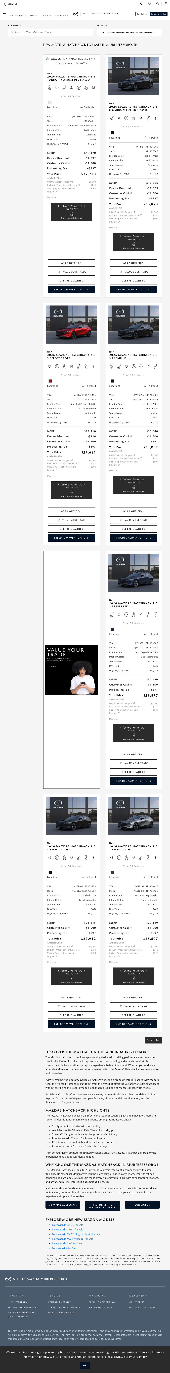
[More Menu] (4, 14)
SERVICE (54, 1295)
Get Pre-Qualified (71, 281)
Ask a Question (71, 263)
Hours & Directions (142, 1307)
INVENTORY (16, 1295)
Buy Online (142, 14)
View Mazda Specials (63, 1205)
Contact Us (142, 1205)
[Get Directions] (150, 4)
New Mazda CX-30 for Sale (67, 1224)
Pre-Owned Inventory (22, 1307)
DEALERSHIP (138, 1295)
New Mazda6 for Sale (64, 1248)
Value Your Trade (74, 272)
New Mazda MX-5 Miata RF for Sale (72, 1238)
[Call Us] (142, 4)
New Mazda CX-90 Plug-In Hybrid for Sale (76, 1234)
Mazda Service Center (62, 1313)
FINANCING (97, 1295)
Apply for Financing (102, 1302)
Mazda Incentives (100, 1307)
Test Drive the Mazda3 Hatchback (102, 1206)
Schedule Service (158, 14)
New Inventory (17, 1302)
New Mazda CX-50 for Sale (67, 1229)
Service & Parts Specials (64, 1307)
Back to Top (153, 1040)
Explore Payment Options (71, 289)
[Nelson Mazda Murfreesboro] (77, 14)
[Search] (159, 4)
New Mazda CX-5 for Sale (67, 1243)
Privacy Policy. (138, 1356)
